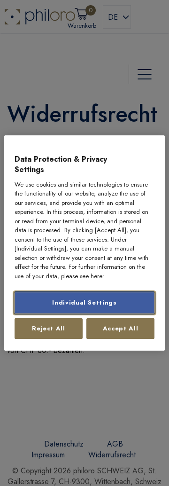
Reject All (48, 328)
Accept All (120, 328)
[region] (84, 243)
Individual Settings (84, 302)
